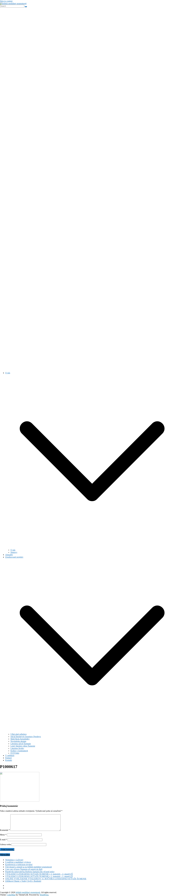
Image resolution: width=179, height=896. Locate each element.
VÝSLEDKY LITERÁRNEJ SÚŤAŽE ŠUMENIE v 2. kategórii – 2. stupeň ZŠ (39, 874)
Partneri (8, 758)
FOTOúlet (14, 753)
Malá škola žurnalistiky (20, 739)
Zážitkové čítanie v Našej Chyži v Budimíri (23, 881)
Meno (3, 835)
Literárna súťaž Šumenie (20, 744)
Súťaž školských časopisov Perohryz (25, 736)
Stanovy (13, 552)
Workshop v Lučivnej (14, 860)
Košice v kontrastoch (19, 751)
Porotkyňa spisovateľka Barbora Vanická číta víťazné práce (29, 872)
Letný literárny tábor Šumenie (22, 746)
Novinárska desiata (18, 741)
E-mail (3, 839)
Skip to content (6, 1)
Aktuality (9, 555)
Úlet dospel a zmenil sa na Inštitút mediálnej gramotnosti (28, 867)
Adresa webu (5, 844)
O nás (7, 373)
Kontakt (8, 760)
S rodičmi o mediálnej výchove (18, 862)
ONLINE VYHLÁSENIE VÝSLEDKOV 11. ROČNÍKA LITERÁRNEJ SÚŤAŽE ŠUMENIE (45, 879)
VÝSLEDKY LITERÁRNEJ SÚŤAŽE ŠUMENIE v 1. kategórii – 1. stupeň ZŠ (39, 876)
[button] (92, 547)
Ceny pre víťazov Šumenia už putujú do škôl (23, 869)
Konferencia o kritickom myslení (18, 864)
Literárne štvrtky (17, 748)
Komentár (5, 830)
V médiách (9, 755)
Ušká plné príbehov (18, 734)
